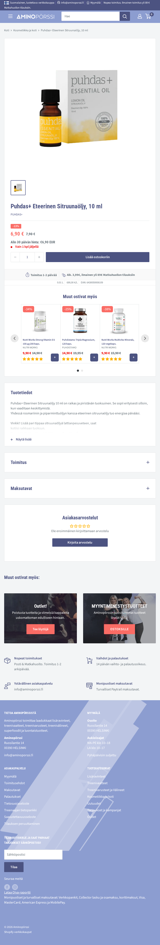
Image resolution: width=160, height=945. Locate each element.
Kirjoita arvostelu (80, 542)
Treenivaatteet (97, 783)
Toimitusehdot (14, 783)
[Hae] (125, 16)
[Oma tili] (140, 16)
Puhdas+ (16, 214)
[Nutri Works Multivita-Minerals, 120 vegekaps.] (119, 320)
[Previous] (15, 338)
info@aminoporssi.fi (72, 3)
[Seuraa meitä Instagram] (15, 887)
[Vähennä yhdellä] (15, 257)
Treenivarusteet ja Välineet (105, 790)
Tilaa (13, 867)
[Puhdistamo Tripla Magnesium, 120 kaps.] (80, 320)
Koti (6, 30)
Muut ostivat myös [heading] (80, 296)
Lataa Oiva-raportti (17, 892)
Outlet (91, 817)
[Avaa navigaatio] (10, 16)
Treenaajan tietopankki (20, 810)
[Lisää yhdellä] (39, 257)
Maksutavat (12, 790)
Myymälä (95, 3)
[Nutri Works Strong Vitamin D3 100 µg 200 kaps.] (41, 320)
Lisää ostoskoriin (98, 257)
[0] (148, 16)
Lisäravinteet (96, 776)
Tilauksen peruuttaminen (22, 823)
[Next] (145, 338)
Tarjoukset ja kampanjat (104, 810)
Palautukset (12, 796)
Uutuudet (94, 803)
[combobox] (90, 16)
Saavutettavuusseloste (20, 817)
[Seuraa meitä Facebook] (7, 887)
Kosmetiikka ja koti (25, 30)
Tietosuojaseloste (16, 803)
